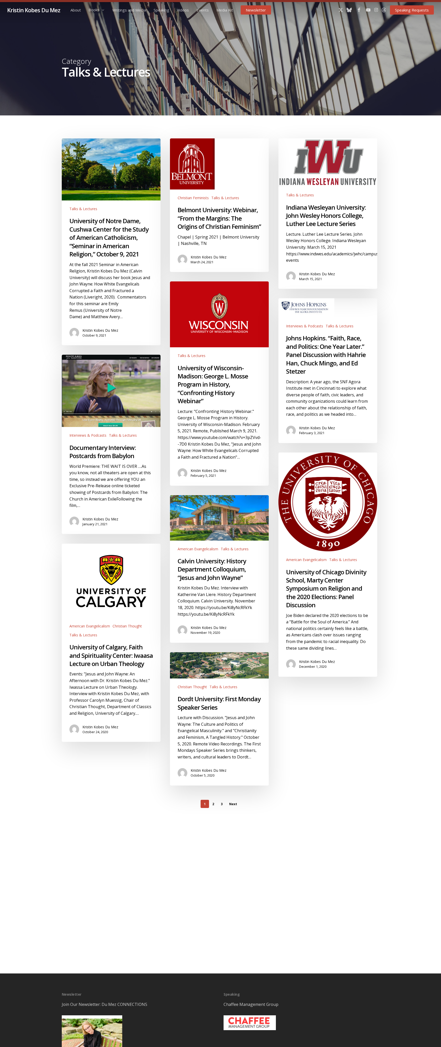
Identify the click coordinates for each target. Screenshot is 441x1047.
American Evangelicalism (306, 559)
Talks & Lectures (83, 208)
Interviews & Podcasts (304, 326)
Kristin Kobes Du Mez (33, 10)
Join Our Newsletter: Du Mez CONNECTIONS (104, 1004)
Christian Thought (127, 626)
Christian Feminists (193, 197)
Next (233, 804)
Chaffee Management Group (251, 1004)
